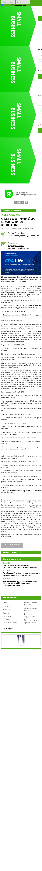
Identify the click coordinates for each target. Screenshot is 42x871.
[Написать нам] (26, 202)
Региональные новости (30, 603)
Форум (6, 613)
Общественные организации (31, 621)
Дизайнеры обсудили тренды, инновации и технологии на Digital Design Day (21, 574)
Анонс (5, 602)
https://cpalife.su (13, 367)
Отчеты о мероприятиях (12, 559)
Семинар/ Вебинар (7, 618)
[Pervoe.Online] (21, 640)
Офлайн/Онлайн (10, 623)
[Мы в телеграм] (22, 202)
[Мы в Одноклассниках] (19, 202)
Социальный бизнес (27, 228)
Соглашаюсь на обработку (14, 5)
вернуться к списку (12, 544)
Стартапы (7, 606)
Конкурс (6, 610)
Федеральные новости (30, 609)
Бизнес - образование (29, 615)
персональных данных (20, 5)
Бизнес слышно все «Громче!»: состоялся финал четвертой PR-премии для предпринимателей (20, 583)
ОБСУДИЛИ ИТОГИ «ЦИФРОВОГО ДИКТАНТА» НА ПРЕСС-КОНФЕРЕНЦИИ (20, 566)
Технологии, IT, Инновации (10, 228)
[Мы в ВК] (15, 202)
